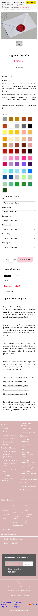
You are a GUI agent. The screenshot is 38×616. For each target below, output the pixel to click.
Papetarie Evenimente (8, 425)
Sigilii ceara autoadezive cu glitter (15, 385)
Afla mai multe (23, 7)
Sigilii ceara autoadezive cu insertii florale (28, 447)
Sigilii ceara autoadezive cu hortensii (29, 478)
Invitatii (5, 428)
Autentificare (6, 514)
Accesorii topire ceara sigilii (9, 470)
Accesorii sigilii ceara (29, 432)
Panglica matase (25, 490)
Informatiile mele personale (20, 596)
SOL (26, 510)
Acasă (3, 506)
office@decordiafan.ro (16, 539)
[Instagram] (8, 547)
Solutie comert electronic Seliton (19, 610)
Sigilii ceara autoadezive (24, 9)
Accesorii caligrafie (9, 438)
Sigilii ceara (13, 9)
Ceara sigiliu (5, 475)
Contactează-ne (18, 512)
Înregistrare (5, 510)
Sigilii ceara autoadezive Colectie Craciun (27, 455)
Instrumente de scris (9, 435)
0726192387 (14, 543)
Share (8, 276)
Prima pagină (4, 9)
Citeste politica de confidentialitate (19, 590)
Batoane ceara (26, 429)
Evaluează (6, 280)
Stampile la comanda (10, 460)
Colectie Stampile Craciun (8, 465)
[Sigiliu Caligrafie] (19, 38)
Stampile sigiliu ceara (8, 448)
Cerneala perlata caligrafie (8, 443)
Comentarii (9, 291)
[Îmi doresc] (34, 253)
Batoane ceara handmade (26, 424)
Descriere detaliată (12, 286)
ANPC (27, 506)
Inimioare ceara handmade (7, 479)
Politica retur (6, 529)
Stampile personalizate (10, 451)
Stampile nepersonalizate (7, 456)
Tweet (19, 276)
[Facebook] (3, 547)
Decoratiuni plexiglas (29, 486)
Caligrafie (4, 432)
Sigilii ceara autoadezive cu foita (15, 381)
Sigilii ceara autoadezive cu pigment (16, 390)
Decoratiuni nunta (26, 483)
